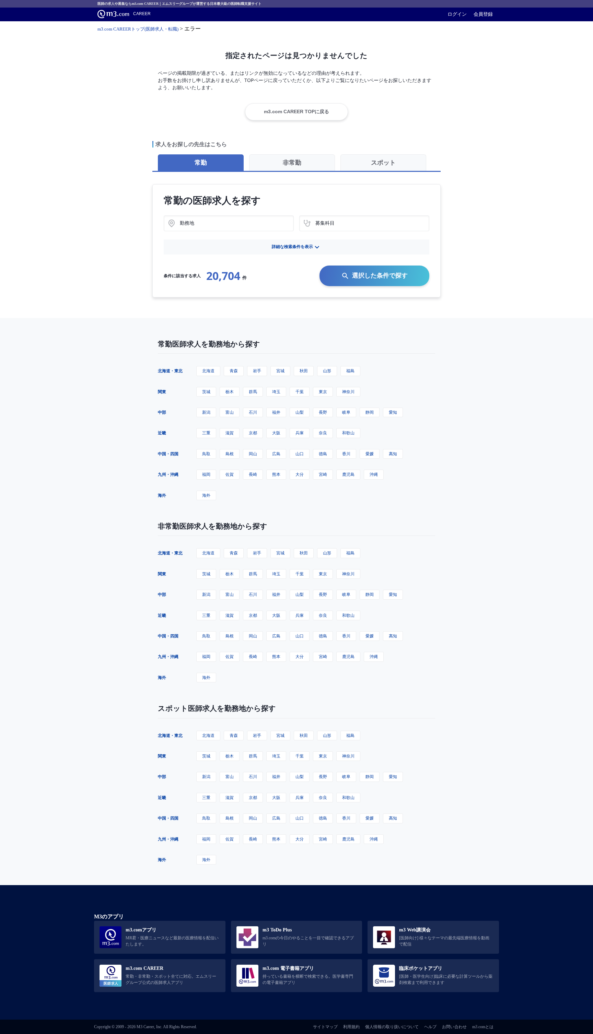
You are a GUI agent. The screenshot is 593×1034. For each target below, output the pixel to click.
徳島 (323, 454)
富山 (229, 412)
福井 (276, 412)
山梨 (299, 412)
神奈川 (348, 392)
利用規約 (351, 1026)
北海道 (208, 371)
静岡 (369, 412)
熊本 (276, 474)
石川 (253, 412)
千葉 (299, 392)
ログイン (457, 14)
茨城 (206, 392)
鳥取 (206, 454)
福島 (350, 371)
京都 (253, 433)
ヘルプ (430, 1026)
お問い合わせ (454, 1026)
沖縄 (374, 474)
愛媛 (369, 454)
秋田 (304, 371)
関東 (162, 392)
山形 (327, 371)
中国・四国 (168, 454)
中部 (162, 412)
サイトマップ (325, 1026)
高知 (393, 454)
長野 (323, 412)
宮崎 (323, 474)
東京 (323, 392)
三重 (206, 433)
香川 (346, 454)
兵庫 (299, 433)
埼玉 (276, 392)
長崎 (253, 474)
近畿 (162, 433)
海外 (162, 495)
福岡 (206, 474)
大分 (299, 474)
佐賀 (229, 474)
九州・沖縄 (168, 474)
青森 (234, 371)
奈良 (323, 433)
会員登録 (483, 14)
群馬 (253, 392)
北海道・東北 (170, 371)
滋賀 (229, 433)
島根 (229, 454)
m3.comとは (482, 1026)
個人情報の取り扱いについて (392, 1026)
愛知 (393, 412)
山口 (299, 454)
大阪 (276, 433)
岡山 (253, 454)
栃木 (229, 392)
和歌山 (348, 433)
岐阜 (346, 412)
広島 (276, 454)
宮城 (280, 371)
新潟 (206, 412)
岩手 (257, 371)
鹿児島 (348, 474)
